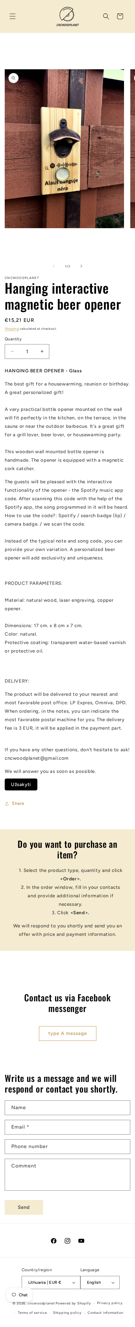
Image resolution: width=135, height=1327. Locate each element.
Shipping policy (67, 1313)
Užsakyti (21, 784)
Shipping (12, 329)
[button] (12, 16)
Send (24, 1207)
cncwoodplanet (41, 1303)
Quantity (13, 339)
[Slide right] (81, 266)
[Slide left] (54, 266)
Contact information (105, 1313)
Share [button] (18, 803)
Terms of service (32, 1313)
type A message (67, 1033)
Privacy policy (109, 1303)
